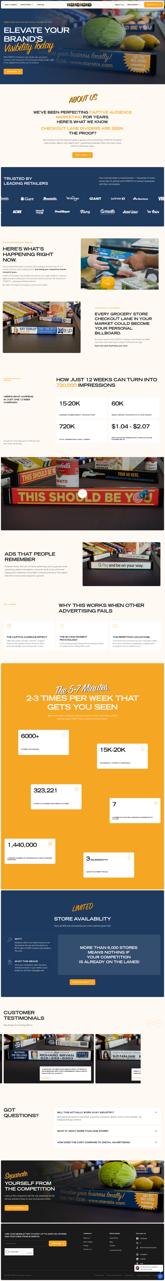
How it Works (11, 5)
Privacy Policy (99, 1275)
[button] (27, 4)
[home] (79, 4)
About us (119, 5)
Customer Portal (115, 1250)
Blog (111, 1242)
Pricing (40, 5)
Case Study (114, 1238)
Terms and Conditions (114, 1275)
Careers (112, 1246)
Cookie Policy (129, 1275)
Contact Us (87, 1249)
